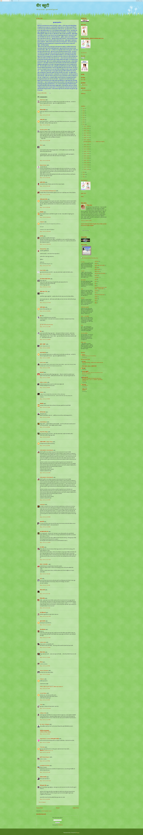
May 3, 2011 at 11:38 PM (45, 542)
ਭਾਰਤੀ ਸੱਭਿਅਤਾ (85, 385)
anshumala (42, 504)
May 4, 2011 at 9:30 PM (45, 700)
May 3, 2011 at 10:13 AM (45, 265)
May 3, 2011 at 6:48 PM (45, 437)
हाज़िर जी (82, 298)
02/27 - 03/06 (87, 153)
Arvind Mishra (43, 693)
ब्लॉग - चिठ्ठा (83, 79)
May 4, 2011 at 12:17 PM (45, 637)
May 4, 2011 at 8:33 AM (45, 593)
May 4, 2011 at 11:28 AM (45, 624)
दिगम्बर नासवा (42, 652)
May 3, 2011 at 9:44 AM (45, 186)
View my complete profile (86, 220)
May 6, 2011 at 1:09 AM (45, 752)
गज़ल (82, 325)
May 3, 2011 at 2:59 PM (45, 399)
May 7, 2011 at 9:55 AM (45, 772)
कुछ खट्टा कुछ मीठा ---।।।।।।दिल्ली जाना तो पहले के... (94, 141)
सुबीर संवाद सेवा (85, 377)
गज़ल (82, 289)
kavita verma (43, 362)
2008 (84, 176)
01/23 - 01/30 (87, 164)
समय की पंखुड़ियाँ (85, 371)
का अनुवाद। (97, 277)
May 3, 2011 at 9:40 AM (45, 177)
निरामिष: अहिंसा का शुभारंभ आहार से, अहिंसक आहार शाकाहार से (51, 686)
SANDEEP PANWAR (44, 765)
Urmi (41, 704)
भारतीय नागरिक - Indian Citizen (46, 441)
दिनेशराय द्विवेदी (42, 109)
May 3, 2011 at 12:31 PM (45, 326)
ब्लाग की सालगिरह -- (84, 333)
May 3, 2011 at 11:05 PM (45, 527)
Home (58, 808)
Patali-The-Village (44, 431)
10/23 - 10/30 (87, 126)
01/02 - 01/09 (87, 169)
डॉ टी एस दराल (42, 412)
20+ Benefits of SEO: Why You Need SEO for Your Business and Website (92, 373)
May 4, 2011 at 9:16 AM (45, 607)
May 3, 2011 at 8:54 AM (45, 115)
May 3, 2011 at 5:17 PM (45, 407)
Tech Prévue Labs (86, 359)
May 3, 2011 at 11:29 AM (45, 287)
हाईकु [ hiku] (83, 342)
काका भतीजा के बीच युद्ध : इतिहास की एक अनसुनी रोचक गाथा (92, 362)
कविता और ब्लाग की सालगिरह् (100, 273)
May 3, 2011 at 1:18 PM (45, 357)
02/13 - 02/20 (87, 158)
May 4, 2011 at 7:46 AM (45, 573)
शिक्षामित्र (41, 212)
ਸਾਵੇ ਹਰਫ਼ (84, 384)
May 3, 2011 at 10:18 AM (45, 274)
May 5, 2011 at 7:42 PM (45, 742)
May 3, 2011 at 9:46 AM (45, 194)
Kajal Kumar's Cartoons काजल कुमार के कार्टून (49, 738)
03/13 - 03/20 (87, 149)
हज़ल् (96, 300)
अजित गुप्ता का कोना (43, 199)
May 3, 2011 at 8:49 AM (45, 105)
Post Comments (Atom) (47, 811)
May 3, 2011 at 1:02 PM (45, 348)
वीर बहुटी (42, 5)
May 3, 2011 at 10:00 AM (45, 217)
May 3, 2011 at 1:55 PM (45, 377)
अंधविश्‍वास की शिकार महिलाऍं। (45, 732)
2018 (84, 110)
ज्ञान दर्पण (84, 361)
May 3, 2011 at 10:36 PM (45, 517)
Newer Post (39, 808)
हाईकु (96, 302)
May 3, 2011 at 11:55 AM (45, 302)
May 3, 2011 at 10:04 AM (45, 244)
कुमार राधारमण (42, 621)
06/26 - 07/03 (87, 130)
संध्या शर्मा (41, 372)
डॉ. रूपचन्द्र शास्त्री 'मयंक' (45, 278)
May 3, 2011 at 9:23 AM (45, 140)
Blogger (77, 832)
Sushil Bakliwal (43, 422)
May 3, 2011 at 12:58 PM (45, 339)
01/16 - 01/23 (87, 167)
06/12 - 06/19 (87, 133)
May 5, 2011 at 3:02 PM (45, 734)
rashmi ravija (43, 642)
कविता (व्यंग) (97, 271)
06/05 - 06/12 (87, 135)
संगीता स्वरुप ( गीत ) (43, 291)
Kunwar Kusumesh (44, 670)
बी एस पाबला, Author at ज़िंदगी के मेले (89, 366)
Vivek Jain (42, 747)
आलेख (96, 263)
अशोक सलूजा (42, 307)
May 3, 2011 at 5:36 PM (45, 417)
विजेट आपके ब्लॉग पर (84, 52)
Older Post (76, 808)
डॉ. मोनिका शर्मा (43, 612)
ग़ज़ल (96, 281)
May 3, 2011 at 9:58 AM (45, 207)
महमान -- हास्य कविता (85, 316)
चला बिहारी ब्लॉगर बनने (44, 531)
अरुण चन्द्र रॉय (43, 352)
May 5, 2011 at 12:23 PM (45, 719)
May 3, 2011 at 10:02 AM (45, 231)
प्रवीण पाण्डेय (42, 182)
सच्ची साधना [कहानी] (85, 307)
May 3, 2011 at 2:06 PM (45, 387)
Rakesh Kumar (43, 165)
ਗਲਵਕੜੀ (84, 390)
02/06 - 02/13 (87, 160)
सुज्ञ (40, 315)
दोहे (95, 285)
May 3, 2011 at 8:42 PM (45, 445)
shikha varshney (43, 382)
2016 (84, 115)
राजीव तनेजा (42, 119)
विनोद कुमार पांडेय (43, 785)
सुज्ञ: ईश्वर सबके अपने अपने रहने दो (46, 324)
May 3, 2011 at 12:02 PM (45, 311)
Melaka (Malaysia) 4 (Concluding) (89, 355)
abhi (41, 578)
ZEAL (41, 145)
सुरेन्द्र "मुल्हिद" (43, 344)
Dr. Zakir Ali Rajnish (44, 724)
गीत (95, 283)
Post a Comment (42, 802)
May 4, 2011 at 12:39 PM (45, 647)
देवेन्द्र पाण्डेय (42, 589)
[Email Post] (50, 93)
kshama (41, 392)
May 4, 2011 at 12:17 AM (45, 559)
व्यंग (95, 292)
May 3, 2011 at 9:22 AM (45, 125)
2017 (84, 113)
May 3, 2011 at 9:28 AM (45, 160)
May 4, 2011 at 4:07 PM (45, 666)
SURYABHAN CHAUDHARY (46, 450)
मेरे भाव (41, 662)
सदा (40, 331)
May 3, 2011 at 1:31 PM (45, 367)
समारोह (96, 296)
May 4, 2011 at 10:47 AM (45, 616)
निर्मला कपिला (42, 598)
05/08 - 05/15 (87, 137)
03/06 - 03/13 (87, 151)
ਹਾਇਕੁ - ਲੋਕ (84, 389)
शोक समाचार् (83, 280)
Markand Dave (43, 249)
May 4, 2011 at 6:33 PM (45, 688)
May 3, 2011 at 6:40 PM (45, 427)
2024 (84, 108)
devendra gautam (43, 129)
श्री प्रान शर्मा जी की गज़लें (99, 294)
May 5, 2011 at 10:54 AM (45, 708)
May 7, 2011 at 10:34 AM (45, 780)
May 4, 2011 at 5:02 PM (45, 674)
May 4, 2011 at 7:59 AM (45, 585)
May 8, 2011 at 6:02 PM (45, 799)
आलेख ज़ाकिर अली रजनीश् (99, 265)
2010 (84, 172)
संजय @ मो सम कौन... (44, 564)
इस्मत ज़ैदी (42, 521)
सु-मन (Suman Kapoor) (45, 757)
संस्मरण (96, 298)
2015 (84, 117)
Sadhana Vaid (43, 713)
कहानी (96, 275)
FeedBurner (60, 825)
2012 (84, 122)
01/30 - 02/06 (87, 162)
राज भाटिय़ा (42, 547)
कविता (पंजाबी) (97, 269)
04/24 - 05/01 (87, 144)
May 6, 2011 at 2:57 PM (45, 761)
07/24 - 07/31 (87, 128)
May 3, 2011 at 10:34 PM (45, 472)
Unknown (42, 222)
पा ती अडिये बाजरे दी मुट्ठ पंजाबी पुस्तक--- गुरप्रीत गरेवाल (100, 288)
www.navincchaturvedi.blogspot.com (48, 190)
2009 (84, 174)
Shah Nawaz (42, 100)
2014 (84, 119)
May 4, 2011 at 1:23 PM (45, 657)
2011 (84, 124)
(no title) (83, 261)
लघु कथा (96, 290)
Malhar (83, 354)
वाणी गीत (41, 236)
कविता (96, 267)
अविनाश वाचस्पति (43, 777)
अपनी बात (96, 261)
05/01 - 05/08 (87, 139)
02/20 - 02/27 (87, 155)
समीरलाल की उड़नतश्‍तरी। (44, 730)
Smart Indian (43, 270)
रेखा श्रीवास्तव (42, 629)
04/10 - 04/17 (87, 146)
